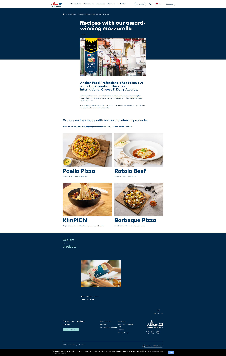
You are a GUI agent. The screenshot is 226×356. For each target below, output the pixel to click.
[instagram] (158, 332)
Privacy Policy (123, 333)
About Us (103, 324)
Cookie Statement (153, 351)
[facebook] (153, 332)
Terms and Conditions (108, 327)
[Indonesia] (64, 14)
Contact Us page (83, 126)
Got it (171, 352)
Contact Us (140, 4)
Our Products (105, 321)
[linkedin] (148, 332)
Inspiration (122, 321)
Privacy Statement (59, 353)
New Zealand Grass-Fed (126, 326)
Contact (121, 330)
